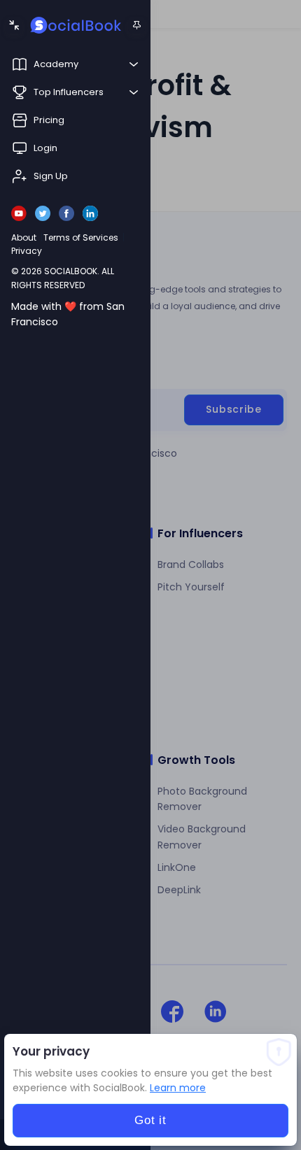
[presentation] (150, 575)
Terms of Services (80, 237)
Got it (150, 1120)
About (23, 237)
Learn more (178, 1088)
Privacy (26, 251)
